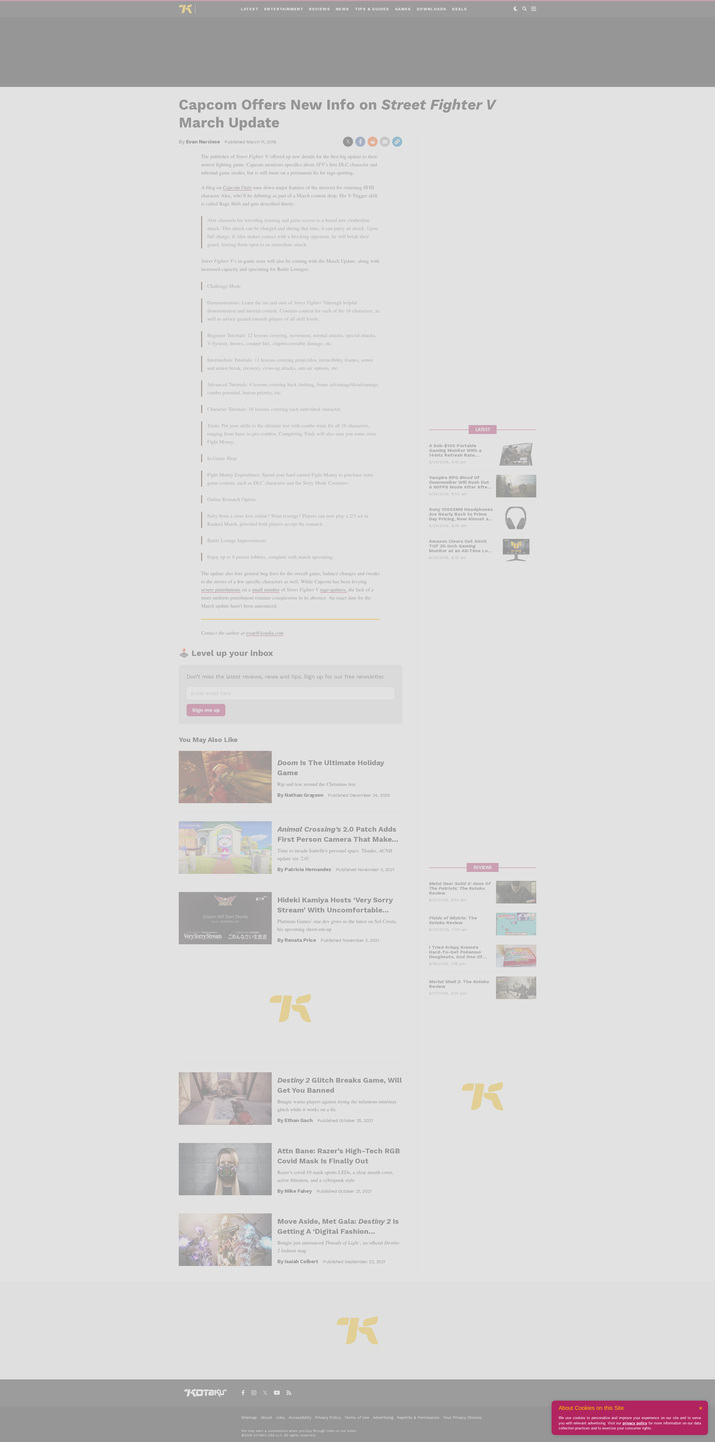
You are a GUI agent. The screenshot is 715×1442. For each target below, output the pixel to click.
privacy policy (635, 1423)
